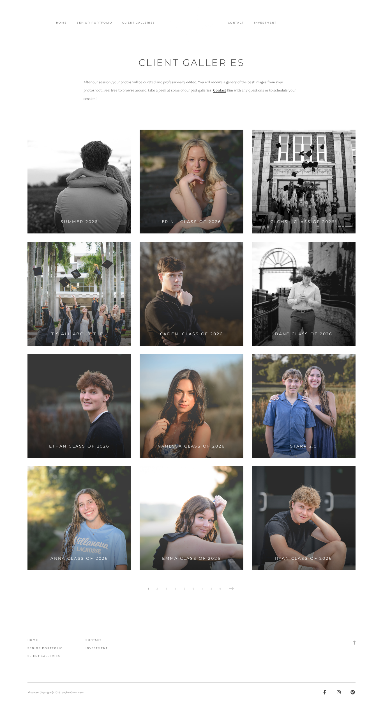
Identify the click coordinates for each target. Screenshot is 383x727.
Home (61, 22)
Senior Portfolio (94, 22)
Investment (265, 22)
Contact (236, 22)
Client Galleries (138, 22)
